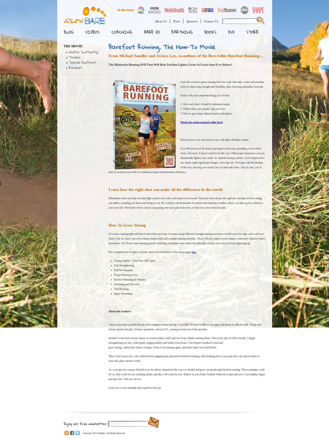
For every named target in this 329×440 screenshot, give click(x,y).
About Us (161, 21)
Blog (69, 32)
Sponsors (192, 21)
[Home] (85, 15)
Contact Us (211, 21)
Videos (92, 32)
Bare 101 (152, 32)
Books (210, 32)
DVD (231, 32)
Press (176, 21)
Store (252, 32)
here (194, 252)
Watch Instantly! (83, 52)
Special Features (82, 62)
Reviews (75, 67)
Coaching (121, 32)
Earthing (182, 32)
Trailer (75, 57)
